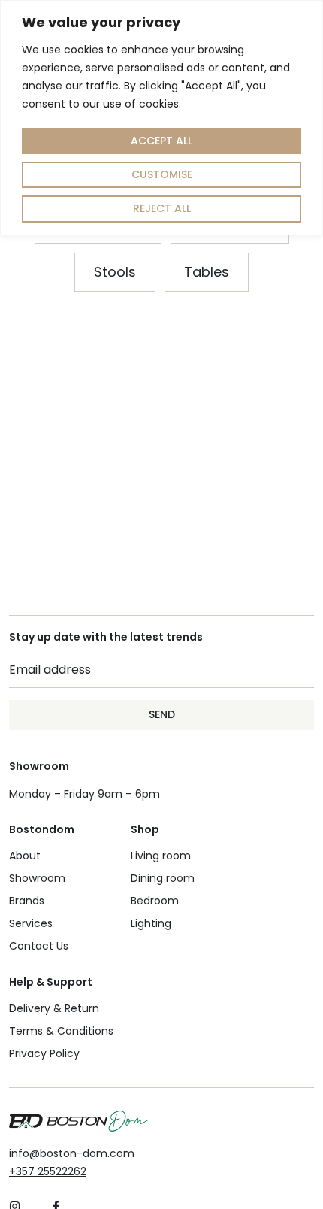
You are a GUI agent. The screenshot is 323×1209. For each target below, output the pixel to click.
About (25, 855)
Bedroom (155, 900)
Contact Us (38, 945)
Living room (161, 855)
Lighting (151, 923)
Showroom (37, 878)
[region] (161, 117)
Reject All (162, 208)
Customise (161, 174)
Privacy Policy (44, 1053)
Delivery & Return (54, 1008)
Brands (26, 900)
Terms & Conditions (61, 1030)
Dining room (163, 878)
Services (31, 923)
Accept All (161, 140)
